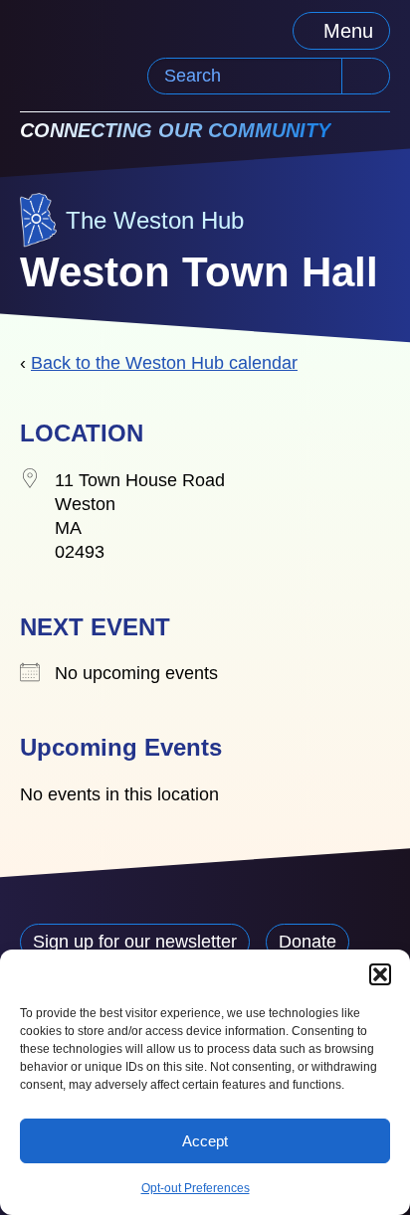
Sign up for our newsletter (135, 942)
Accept (205, 1140)
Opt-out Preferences (195, 1188)
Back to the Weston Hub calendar (164, 363)
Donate (307, 942)
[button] (380, 974)
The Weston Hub (155, 220)
